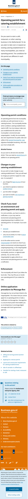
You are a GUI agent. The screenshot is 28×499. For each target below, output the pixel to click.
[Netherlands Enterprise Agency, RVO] (6, 452)
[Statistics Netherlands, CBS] (6, 462)
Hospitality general (6, 328)
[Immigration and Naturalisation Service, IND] (6, 458)
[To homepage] (14, 2)
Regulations (9, 16)
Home (2, 16)
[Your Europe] (4, 317)
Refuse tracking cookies (14, 495)
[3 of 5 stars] (8, 342)
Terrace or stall (17, 328)
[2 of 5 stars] (5, 342)
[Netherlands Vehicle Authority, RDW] (11, 462)
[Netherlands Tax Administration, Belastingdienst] (18, 452)
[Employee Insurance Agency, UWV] (17, 462)
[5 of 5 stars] (15, 342)
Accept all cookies (14, 489)
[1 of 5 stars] (2, 342)
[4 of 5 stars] (11, 342)
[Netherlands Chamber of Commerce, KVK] (2, 462)
